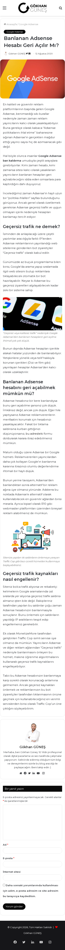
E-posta (8, 858)
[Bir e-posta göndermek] (29, 53)
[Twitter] (30, 773)
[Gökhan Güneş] (32, 8)
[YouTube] (39, 773)
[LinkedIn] (34, 773)
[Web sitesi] (22, 773)
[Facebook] (26, 773)
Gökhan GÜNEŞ (16, 53)
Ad (5, 844)
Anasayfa (11, 24)
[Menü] (4, 9)
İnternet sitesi (12, 871)
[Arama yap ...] (60, 9)
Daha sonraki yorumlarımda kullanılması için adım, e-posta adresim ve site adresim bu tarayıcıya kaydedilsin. (30, 891)
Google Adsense (28, 24)
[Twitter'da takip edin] (27, 53)
